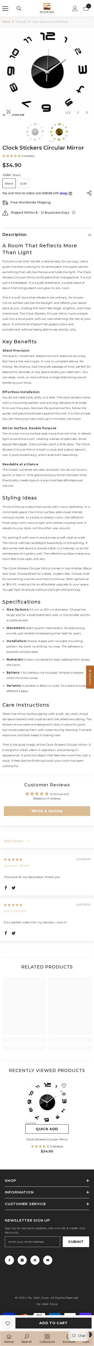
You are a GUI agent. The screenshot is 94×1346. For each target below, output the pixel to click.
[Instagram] (22, 1260)
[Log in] (75, 8)
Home (6, 21)
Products (21, 21)
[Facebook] (9, 1260)
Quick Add (47, 1129)
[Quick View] (63, 1094)
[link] (24, 1039)
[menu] (5, 8)
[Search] (19, 8)
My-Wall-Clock (38, 1297)
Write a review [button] (47, 811)
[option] (47, 72)
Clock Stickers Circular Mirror (47, 1139)
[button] (78, 112)
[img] (13, 859)
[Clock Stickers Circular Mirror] (47, 1102)
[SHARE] (88, 193)
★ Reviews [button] (90, 677)
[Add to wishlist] (7, 1323)
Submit (76, 1242)
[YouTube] (47, 1260)
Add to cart (53, 1323)
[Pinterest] (35, 1260)
